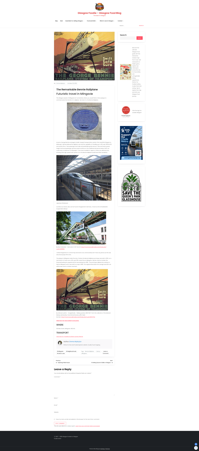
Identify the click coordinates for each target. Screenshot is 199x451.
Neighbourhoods (71, 351)
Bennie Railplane (89, 351)
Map (56, 21)
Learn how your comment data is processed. (88, 426)
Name (56, 398)
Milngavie (60, 351)
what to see (61, 353)
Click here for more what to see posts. (67, 320)
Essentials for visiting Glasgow (74, 21)
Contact (120, 21)
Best (61, 21)
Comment (57, 377)
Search (123, 35)
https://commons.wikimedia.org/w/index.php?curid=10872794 (78, 317)
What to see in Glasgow (106, 21)
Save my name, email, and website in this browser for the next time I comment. (78, 419)
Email (56, 405)
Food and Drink (91, 21)
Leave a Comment (106, 352)
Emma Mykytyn (61, 83)
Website (56, 412)
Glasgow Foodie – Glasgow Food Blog (99, 13)
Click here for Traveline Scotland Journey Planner (69, 336)
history (98, 351)
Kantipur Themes (105, 449)
